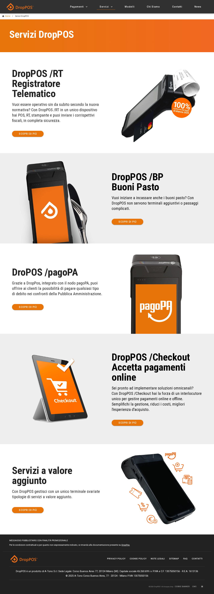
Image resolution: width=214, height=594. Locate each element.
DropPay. (126, 545)
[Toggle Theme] (202, 586)
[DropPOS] (23, 7)
